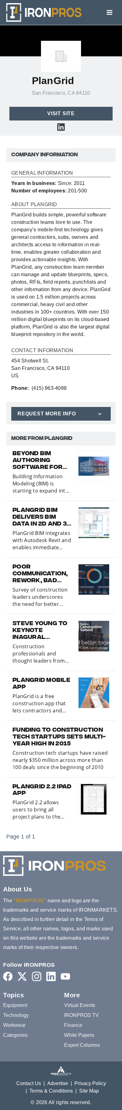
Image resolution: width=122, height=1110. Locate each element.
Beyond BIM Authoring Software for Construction (38, 461)
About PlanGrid (34, 204)
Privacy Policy (90, 1083)
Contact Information (42, 350)
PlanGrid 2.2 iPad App (42, 790)
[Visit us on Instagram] (36, 976)
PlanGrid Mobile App (41, 684)
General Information (42, 173)
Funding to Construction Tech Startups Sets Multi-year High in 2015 (59, 737)
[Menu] (109, 12)
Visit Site (61, 113)
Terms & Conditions (51, 1090)
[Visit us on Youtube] (65, 976)
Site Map (89, 1090)
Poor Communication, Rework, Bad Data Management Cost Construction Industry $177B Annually (40, 574)
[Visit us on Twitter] (22, 976)
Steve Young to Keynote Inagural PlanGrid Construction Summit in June (40, 631)
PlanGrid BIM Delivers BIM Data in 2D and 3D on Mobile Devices (42, 517)
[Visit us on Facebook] (8, 976)
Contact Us (28, 1083)
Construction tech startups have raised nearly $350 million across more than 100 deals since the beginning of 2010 (60, 760)
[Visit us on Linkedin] (61, 127)
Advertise (57, 1083)
